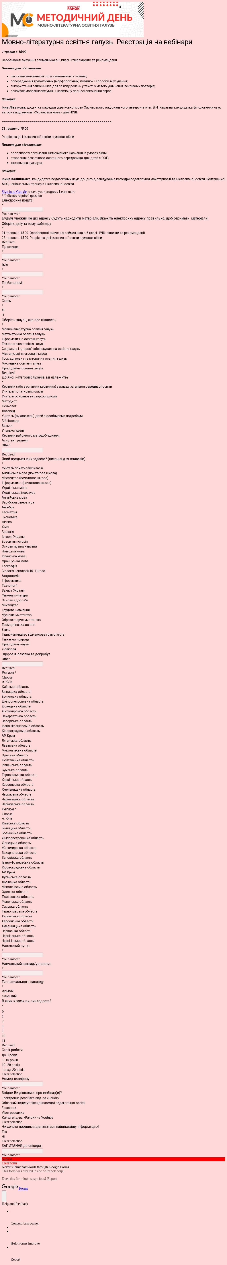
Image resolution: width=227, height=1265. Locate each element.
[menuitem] (118, 1217)
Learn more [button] (67, 191)
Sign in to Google (14, 191)
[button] (113, 1074)
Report (52, 1178)
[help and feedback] (4, 1196)
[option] (113, 677)
